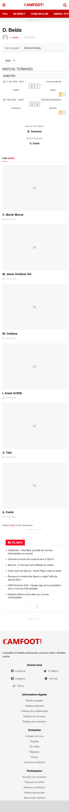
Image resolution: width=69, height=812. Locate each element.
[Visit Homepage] (34, 5)
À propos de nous (34, 736)
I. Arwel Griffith (12, 393)
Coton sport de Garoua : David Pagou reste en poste (34, 570)
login (12, 525)
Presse (34, 757)
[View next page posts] (37, 606)
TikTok (20, 686)
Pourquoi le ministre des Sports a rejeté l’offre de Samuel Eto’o (32, 578)
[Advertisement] (34, 806)
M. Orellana (9, 333)
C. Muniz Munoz (12, 214)
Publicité (34, 741)
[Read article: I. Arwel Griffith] (34, 366)
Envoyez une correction (35, 776)
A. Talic (7, 452)
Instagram (20, 678)
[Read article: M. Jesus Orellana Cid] (34, 247)
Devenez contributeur (34, 787)
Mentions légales (34, 700)
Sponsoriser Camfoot (34, 797)
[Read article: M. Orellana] (34, 307)
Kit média (34, 746)
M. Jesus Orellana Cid (16, 274)
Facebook (20, 671)
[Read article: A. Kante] (34, 485)
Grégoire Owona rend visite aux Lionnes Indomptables (28, 596)
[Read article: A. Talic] (34, 426)
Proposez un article (34, 782)
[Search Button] (65, 5)
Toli (5, 13)
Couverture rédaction (34, 762)
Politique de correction (34, 716)
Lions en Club (39, 13)
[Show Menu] (3, 5)
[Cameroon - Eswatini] (34, 107)
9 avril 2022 (29, 37)
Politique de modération (34, 721)
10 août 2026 (10, 398)
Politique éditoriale (34, 705)
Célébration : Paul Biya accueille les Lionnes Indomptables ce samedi (30, 552)
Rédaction (34, 751)
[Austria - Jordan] (34, 89)
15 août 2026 (10, 279)
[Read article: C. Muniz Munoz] (34, 188)
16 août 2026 (10, 219)
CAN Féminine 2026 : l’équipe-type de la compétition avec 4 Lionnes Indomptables (34, 587)
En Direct (19, 13)
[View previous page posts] (31, 606)
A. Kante (8, 512)
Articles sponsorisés (34, 792)
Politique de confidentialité (34, 711)
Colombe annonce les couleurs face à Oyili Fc (31, 559)
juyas (15, 37)
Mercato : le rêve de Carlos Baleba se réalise (31, 564)
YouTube (53, 678)
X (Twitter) (53, 671)
